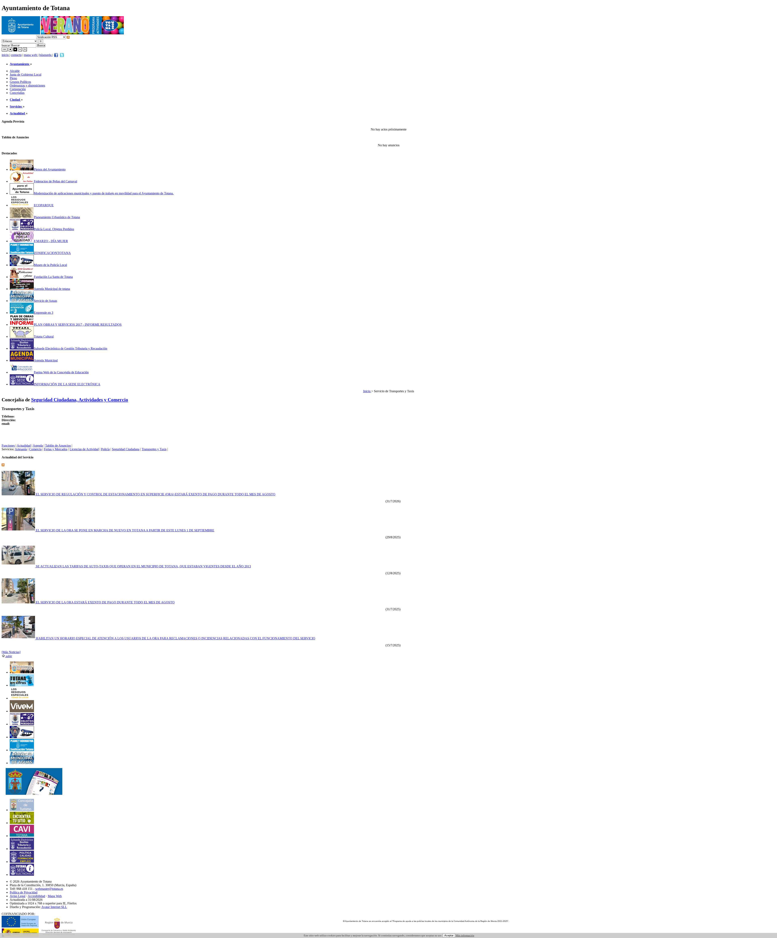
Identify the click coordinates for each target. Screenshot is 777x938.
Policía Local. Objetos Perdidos (54, 229)
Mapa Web (55, 896)
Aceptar (448, 935)
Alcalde (15, 71)
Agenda (38, 445)
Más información (465, 935)
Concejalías (17, 92)
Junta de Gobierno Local (25, 74)
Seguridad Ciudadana (125, 449)
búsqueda (45, 55)
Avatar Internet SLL (54, 907)
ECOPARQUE (44, 205)
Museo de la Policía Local (50, 265)
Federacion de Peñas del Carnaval (55, 181)
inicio (6, 55)
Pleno (13, 78)
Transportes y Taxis (154, 449)
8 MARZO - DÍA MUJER (51, 241)
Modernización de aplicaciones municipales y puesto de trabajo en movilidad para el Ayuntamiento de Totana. (104, 193)
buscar (6, 45)
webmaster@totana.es (49, 888)
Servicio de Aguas (45, 300)
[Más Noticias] (11, 652)
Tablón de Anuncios (58, 445)
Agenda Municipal (46, 360)
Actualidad (24, 445)
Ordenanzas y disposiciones (27, 85)
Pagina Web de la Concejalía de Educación (61, 372)
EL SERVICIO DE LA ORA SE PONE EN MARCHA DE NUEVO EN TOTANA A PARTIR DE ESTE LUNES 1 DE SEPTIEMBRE (124, 530)
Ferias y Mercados (55, 449)
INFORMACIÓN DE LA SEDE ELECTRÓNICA (67, 384)
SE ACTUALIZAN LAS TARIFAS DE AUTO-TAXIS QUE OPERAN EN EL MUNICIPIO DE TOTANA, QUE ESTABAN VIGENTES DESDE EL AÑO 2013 (143, 566)
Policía (105, 449)
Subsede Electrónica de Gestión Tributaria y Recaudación (70, 348)
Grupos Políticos (20, 82)
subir (8, 656)
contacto (16, 55)
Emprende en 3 (43, 312)
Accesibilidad (36, 896)
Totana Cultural (44, 336)
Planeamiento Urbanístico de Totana (57, 217)
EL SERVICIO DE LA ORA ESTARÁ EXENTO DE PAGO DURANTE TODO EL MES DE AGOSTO (105, 602)
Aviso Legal (17, 896)
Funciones (8, 445)
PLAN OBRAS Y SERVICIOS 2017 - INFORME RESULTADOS (78, 324)
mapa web (31, 55)
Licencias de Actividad (84, 449)
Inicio (367, 391)
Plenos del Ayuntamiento (50, 169)
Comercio (35, 449)
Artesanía (21, 449)
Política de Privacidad (23, 892)
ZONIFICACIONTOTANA (52, 253)
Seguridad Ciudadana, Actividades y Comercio (79, 399)
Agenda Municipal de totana (52, 288)
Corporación (18, 89)
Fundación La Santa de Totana (53, 277)
